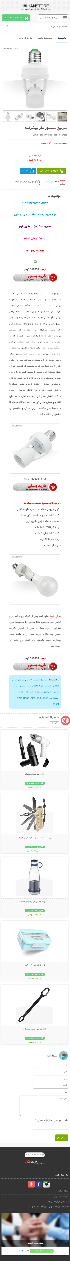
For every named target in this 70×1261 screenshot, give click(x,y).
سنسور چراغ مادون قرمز (39, 686)
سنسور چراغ (18, 680)
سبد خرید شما (16, 17)
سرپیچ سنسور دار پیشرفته (38, 692)
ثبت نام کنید (22, 1251)
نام (67, 1065)
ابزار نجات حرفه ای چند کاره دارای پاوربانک (34, 838)
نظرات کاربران (25, 38)
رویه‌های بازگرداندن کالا (58, 1201)
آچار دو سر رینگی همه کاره (34, 1029)
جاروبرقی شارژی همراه (34, 774)
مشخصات (62, 38)
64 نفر (24, 170)
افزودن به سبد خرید (48, 170)
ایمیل (66, 1078)
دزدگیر (56, 686)
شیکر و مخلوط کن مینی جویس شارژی (34, 902)
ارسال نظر (61, 1138)
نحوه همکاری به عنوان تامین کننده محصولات (49, 1206)
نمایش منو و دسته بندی (50, 17)
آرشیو (54, 723)
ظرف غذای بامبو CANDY (34, 965)
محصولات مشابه (45, 38)
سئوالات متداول (61, 1197)
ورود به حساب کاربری (42, 1251)
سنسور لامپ (33, 680)
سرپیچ (44, 680)
